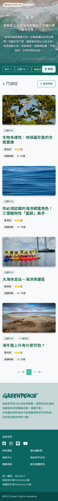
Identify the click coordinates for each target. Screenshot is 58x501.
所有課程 (7, 450)
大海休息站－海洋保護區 (23, 279)
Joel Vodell (37, 59)
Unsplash (51, 59)
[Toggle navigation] (53, 5)
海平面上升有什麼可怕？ (23, 345)
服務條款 (7, 464)
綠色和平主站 (37, 457)
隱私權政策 (36, 450)
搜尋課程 (47, 83)
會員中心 (7, 457)
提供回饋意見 (37, 464)
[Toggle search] (43, 5)
